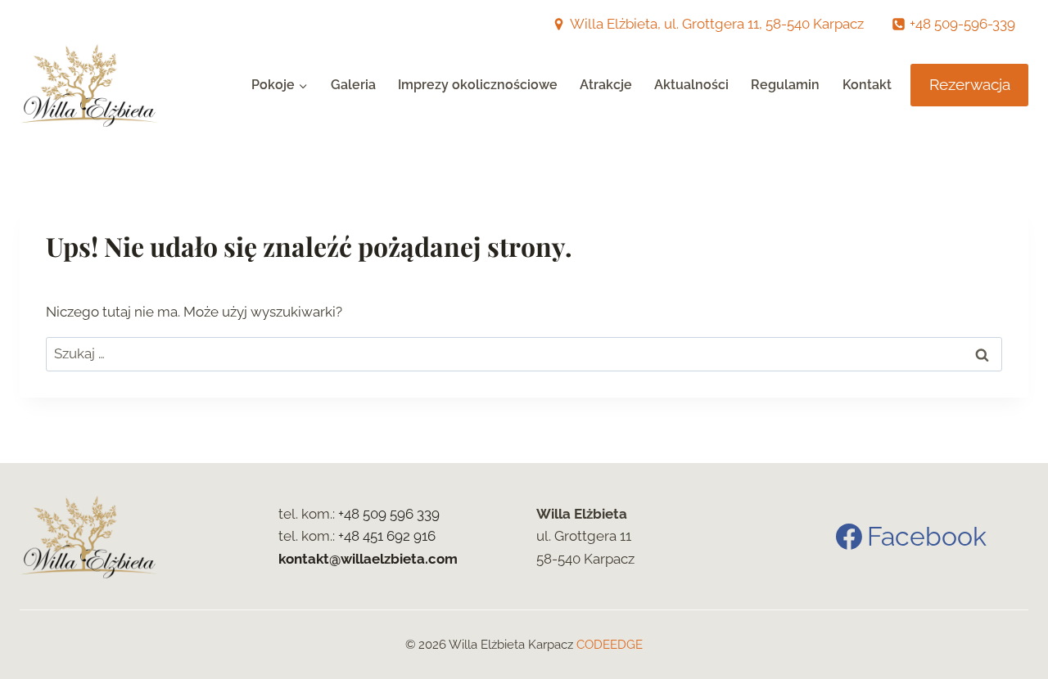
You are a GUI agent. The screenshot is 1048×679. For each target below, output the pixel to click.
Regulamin (785, 84)
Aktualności (691, 84)
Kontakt (867, 84)
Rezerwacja (969, 84)
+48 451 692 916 (387, 536)
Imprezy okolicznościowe (478, 84)
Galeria (353, 84)
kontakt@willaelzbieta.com (368, 559)
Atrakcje (606, 84)
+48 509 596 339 (389, 514)
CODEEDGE (609, 644)
